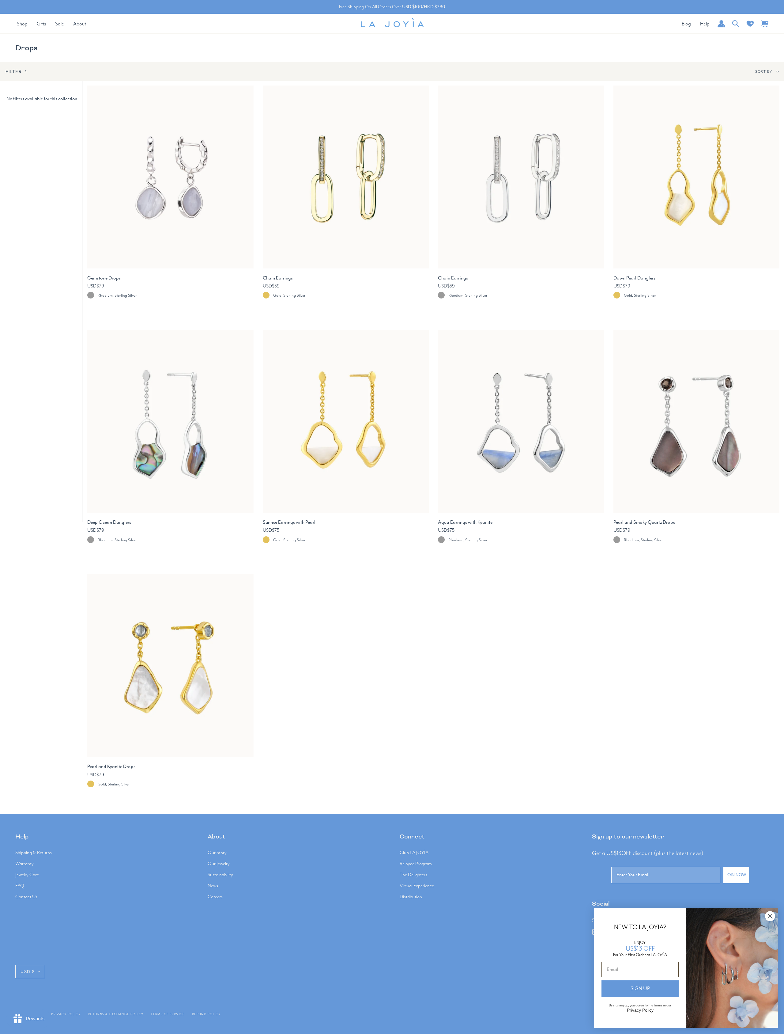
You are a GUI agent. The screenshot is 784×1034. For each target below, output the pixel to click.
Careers (215, 897)
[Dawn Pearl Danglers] (696, 177)
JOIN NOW (736, 874)
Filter (14, 71)
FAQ (19, 886)
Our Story (217, 853)
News (213, 886)
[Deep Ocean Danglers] (170, 421)
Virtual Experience (417, 886)
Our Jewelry (219, 864)
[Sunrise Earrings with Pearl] (346, 421)
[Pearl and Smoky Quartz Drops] (696, 421)
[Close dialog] (770, 916)
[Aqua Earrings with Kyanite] (521, 421)
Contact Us (26, 897)
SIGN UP (640, 989)
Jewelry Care (27, 875)
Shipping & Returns (33, 853)
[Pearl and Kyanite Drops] (170, 665)
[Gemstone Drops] (170, 177)
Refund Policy (206, 1014)
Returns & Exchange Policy (116, 1014)
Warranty (24, 864)
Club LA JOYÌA (414, 853)
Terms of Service (168, 1014)
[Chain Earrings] (346, 177)
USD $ (28, 971)
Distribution (411, 897)
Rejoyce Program (416, 864)
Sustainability (220, 875)
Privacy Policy (66, 1014)
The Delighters (413, 875)
